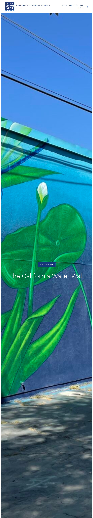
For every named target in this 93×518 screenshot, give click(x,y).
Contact (80, 8)
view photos (44, 264)
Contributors (73, 5)
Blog (81, 5)
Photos (64, 5)
